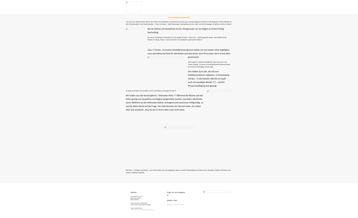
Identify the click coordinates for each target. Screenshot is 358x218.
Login (182, 204)
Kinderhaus (179, 6)
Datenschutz (177, 204)
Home (170, 6)
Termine (218, 6)
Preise (210, 6)
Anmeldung (190, 6)
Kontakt (227, 6)
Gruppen (201, 6)
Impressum (170, 204)
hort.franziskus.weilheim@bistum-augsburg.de (142, 209)
